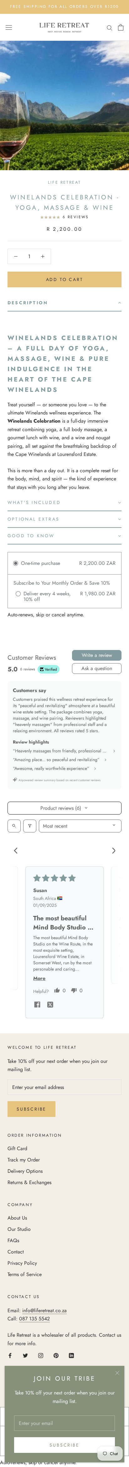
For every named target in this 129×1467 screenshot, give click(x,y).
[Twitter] (25, 1355)
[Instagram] (40, 1355)
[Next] (111, 851)
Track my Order (24, 1159)
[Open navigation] (9, 27)
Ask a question (96, 668)
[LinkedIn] (71, 1355)
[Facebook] (10, 1355)
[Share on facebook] (37, 1005)
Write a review (97, 655)
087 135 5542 (34, 1318)
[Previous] (17, 851)
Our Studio (19, 1229)
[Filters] (29, 826)
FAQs (13, 1240)
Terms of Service (25, 1274)
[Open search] (14, 826)
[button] (64, 303)
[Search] (109, 27)
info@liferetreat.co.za (44, 1310)
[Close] (117, 1373)
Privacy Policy (22, 1263)
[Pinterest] (56, 1355)
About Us (17, 1217)
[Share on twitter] (50, 1005)
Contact (16, 1251)
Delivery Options (25, 1171)
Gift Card (17, 1148)
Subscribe (64, 1445)
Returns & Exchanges (29, 1182)
